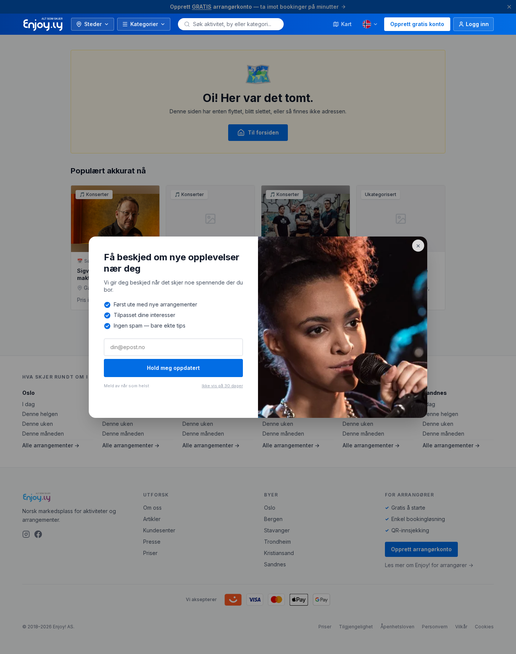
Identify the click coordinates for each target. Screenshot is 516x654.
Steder (93, 24)
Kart (346, 24)
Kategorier (144, 24)
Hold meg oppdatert (173, 368)
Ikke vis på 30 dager (222, 385)
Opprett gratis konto (417, 24)
